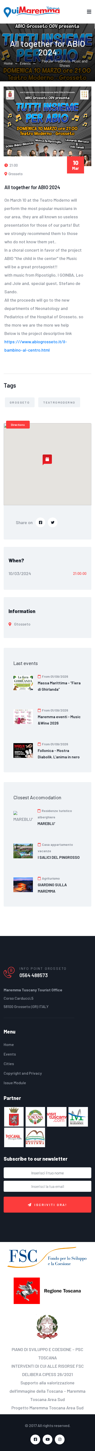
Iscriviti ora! (50, 1205)
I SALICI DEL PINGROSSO (59, 857)
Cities (9, 1063)
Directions (18, 424)
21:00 (13, 165)
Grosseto (15, 174)
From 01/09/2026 (54, 676)
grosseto (20, 402)
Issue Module (15, 1082)
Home (8, 63)
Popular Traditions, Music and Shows (64, 63)
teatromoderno (59, 402)
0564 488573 (33, 975)
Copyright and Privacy (23, 1073)
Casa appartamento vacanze (55, 847)
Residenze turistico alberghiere (55, 814)
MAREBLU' (46, 823)
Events (25, 63)
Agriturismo (50, 878)
